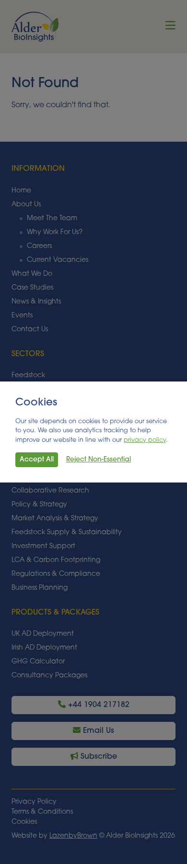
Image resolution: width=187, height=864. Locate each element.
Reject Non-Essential (98, 459)
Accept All (37, 459)
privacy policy (145, 440)
